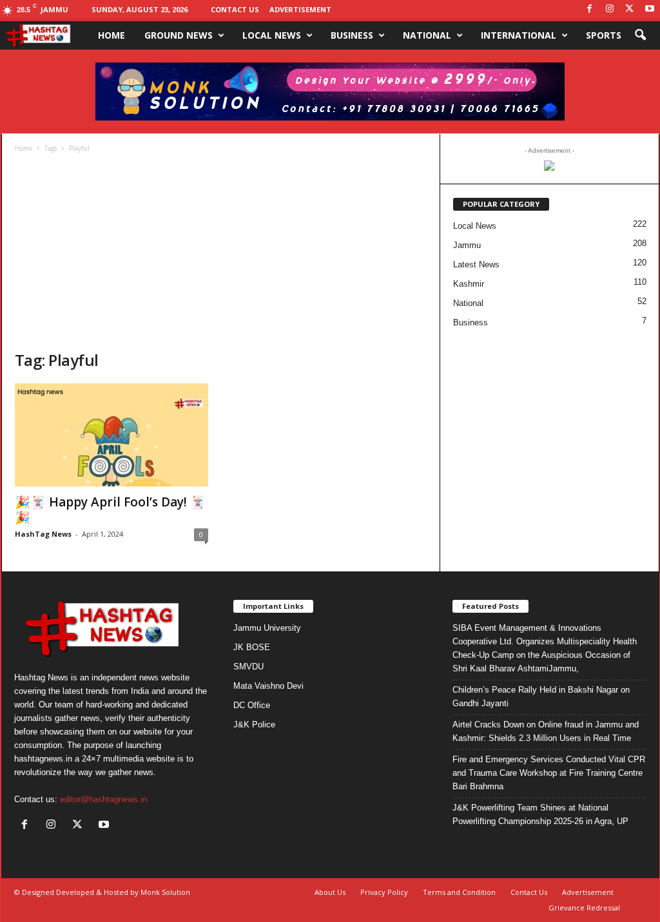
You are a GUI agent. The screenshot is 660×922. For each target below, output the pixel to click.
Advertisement (300, 9)
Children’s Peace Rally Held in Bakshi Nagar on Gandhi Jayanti (541, 696)
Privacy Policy (384, 892)
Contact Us (235, 9)
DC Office (251, 705)
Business (352, 35)
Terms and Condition (459, 892)
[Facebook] (589, 9)
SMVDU (248, 666)
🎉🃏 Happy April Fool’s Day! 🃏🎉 (110, 510)
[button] (640, 35)
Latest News (476, 264)
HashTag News (43, 534)
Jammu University (267, 628)
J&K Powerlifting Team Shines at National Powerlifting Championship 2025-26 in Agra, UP (540, 814)
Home (111, 35)
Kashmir (468, 284)
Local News (271, 35)
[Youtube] (649, 9)
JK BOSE (251, 647)
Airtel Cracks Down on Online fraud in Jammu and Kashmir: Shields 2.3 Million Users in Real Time (545, 731)
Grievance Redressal (584, 907)
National (427, 35)
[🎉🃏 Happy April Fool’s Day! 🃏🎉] (111, 434)
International (518, 35)
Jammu (467, 245)
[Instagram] (609, 9)
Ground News (178, 35)
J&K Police (254, 724)
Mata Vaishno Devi (268, 686)
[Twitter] (629, 9)
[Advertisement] (221, 253)
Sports (603, 35)
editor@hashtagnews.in (103, 799)
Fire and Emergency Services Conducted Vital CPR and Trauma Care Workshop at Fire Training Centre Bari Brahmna (548, 772)
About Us (330, 892)
